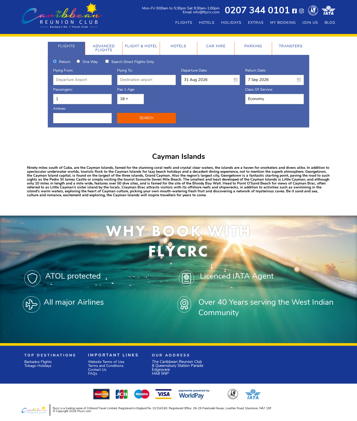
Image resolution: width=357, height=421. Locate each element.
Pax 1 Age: (126, 90)
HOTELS (207, 23)
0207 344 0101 (257, 11)
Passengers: (63, 90)
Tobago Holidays (37, 366)
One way (90, 62)
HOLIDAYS (231, 23)
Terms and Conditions (106, 366)
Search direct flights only (132, 62)
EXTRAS (256, 23)
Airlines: (59, 109)
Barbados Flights (38, 362)
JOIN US (310, 23)
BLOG (330, 23)
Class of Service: (259, 90)
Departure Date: (194, 71)
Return (64, 62)
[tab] (66, 48)
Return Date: (255, 71)
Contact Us (97, 370)
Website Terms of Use (106, 362)
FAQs (92, 374)
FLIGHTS (183, 23)
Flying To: (125, 71)
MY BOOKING (283, 23)
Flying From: (63, 71)
